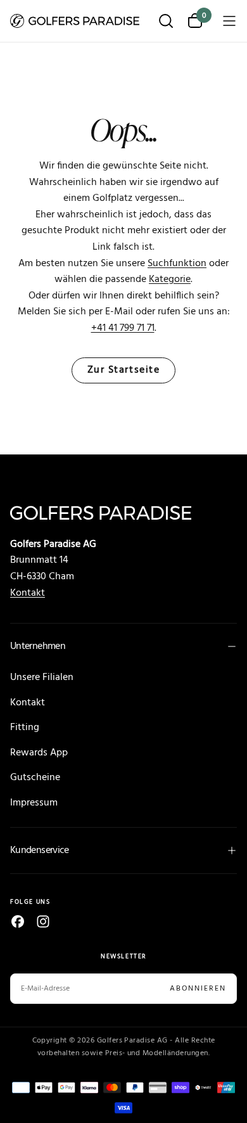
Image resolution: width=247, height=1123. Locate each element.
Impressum (34, 803)
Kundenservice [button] (39, 850)
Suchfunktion (177, 263)
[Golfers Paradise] (123, 513)
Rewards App (39, 753)
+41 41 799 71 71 (123, 328)
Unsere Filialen (41, 677)
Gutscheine (35, 777)
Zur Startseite (123, 370)
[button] (165, 22)
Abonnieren (198, 988)
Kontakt (27, 593)
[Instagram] (43, 921)
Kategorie (170, 279)
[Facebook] (17, 921)
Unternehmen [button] (37, 646)
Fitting (24, 727)
